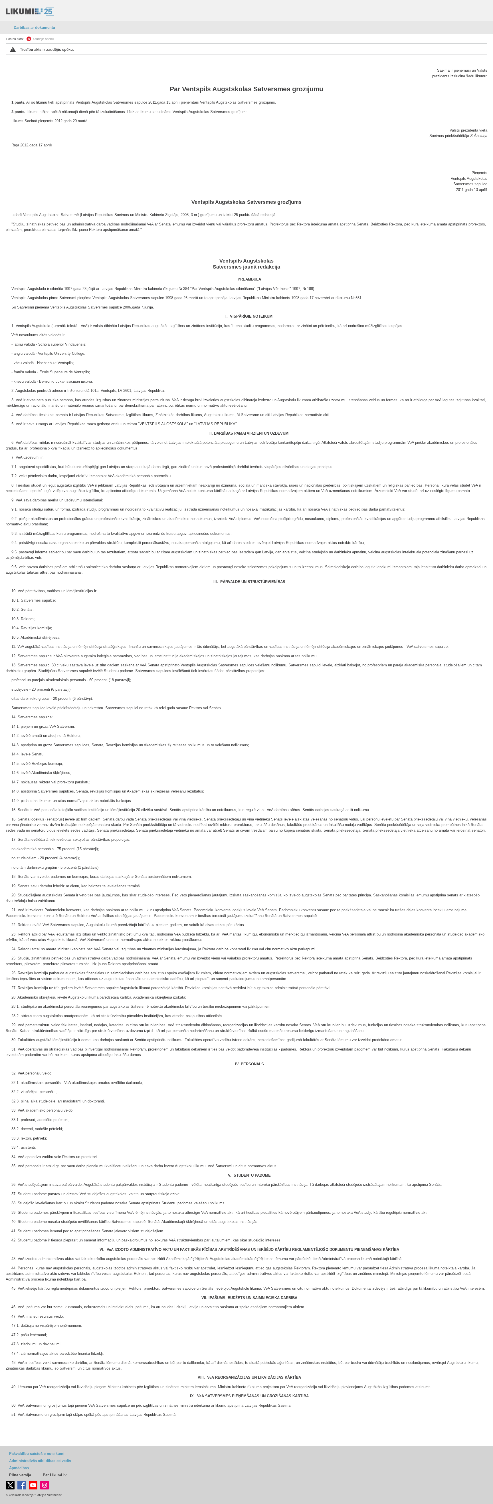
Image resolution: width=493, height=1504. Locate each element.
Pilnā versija (20, 1475)
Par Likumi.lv (54, 1475)
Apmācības (19, 1468)
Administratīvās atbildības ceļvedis (40, 1461)
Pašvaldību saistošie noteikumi (36, 1453)
